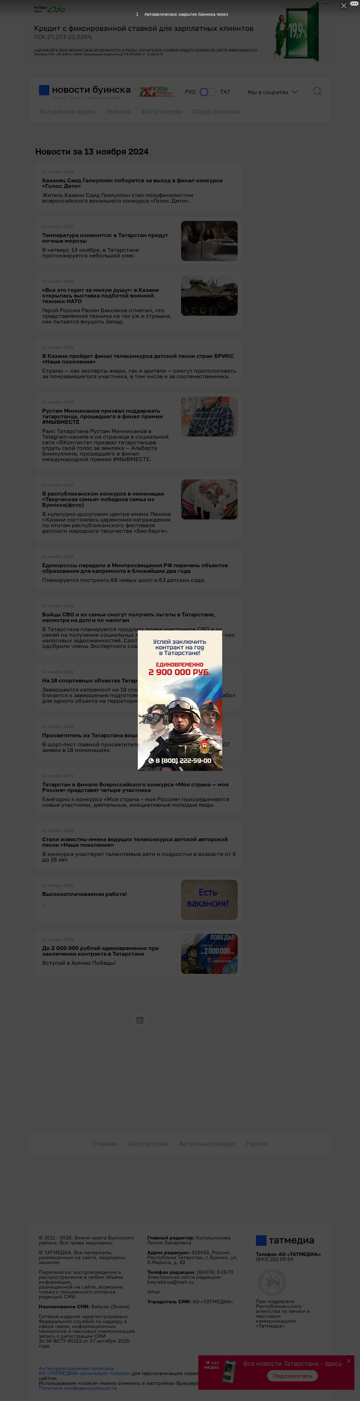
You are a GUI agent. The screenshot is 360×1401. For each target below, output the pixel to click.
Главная (118, 111)
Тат (225, 92)
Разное (257, 1143)
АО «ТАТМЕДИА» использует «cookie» (84, 1373)
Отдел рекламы (216, 111)
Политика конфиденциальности (78, 1388)
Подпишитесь (293, 1375)
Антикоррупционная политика (76, 1368)
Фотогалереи (161, 111)
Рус (190, 92)
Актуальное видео (67, 111)
